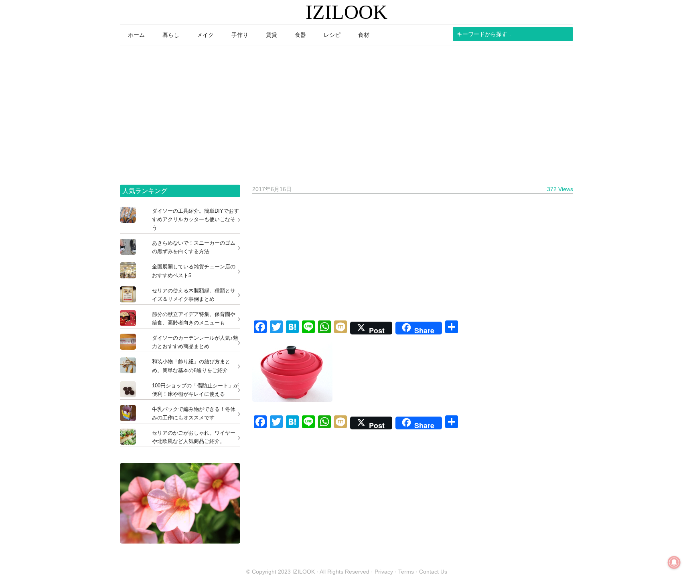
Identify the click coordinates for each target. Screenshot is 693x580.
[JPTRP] (180, 541)
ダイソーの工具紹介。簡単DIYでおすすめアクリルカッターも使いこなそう (195, 219)
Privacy (384, 571)
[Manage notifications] (674, 562)
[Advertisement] (346, 112)
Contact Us (433, 571)
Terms (406, 571)
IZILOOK (346, 12)
